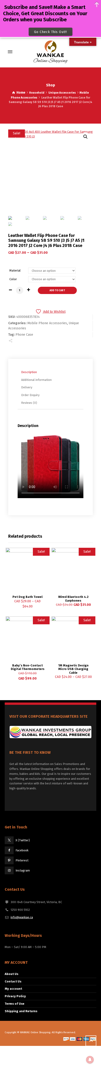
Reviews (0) (29, 402)
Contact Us (13, 981)
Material (15, 270)
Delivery (26, 387)
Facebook (22, 850)
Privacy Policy (15, 996)
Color (13, 279)
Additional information (36, 380)
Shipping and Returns (21, 1011)
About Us (11, 974)
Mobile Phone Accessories (47, 323)
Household (36, 92)
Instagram (23, 870)
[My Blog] (50, 51)
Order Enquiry (30, 395)
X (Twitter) (23, 840)
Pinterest (22, 860)
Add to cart (57, 290)
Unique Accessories (62, 92)
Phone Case (24, 335)
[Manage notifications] (90, 1059)
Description (29, 372)
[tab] (51, 372)
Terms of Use (14, 1003)
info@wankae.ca (22, 917)
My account (13, 988)
